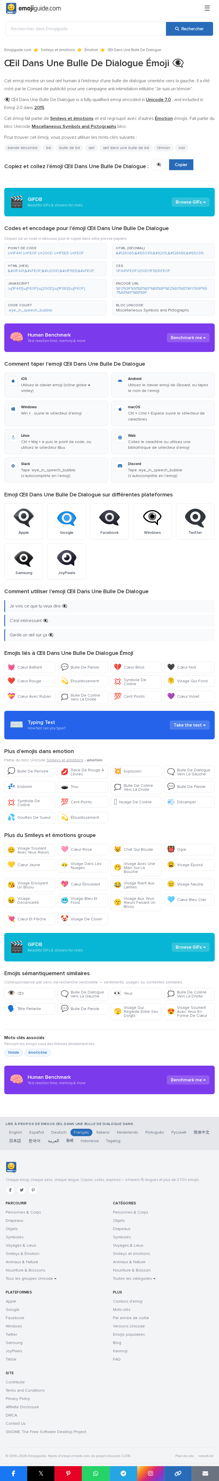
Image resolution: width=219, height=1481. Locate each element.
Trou (69, 786)
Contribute (15, 1382)
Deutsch (58, 1132)
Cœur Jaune (23, 865)
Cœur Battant (24, 667)
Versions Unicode (129, 1326)
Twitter (11, 1334)
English (15, 1132)
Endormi (19, 786)
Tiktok (11, 1359)
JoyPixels (14, 1351)
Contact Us (16, 1423)
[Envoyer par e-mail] (205, 1473)
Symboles (15, 1237)
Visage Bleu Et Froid (79, 900)
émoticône (37, 1052)
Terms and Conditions (25, 1390)
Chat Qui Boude (133, 849)
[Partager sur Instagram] (150, 1473)
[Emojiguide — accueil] (11, 1167)
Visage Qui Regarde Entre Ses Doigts (136, 1011)
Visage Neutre (185, 884)
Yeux (123, 993)
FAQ (117, 1359)
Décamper (181, 802)
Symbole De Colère (130, 681)
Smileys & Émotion (22, 1253)
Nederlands (127, 1132)
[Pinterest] (33, 1190)
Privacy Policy (18, 1398)
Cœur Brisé (129, 667)
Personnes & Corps (23, 1212)
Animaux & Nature (22, 1261)
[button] (55, 251)
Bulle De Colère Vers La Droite (80, 697)
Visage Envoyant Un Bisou (27, 885)
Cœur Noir (181, 667)
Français (81, 1132)
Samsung (14, 1342)
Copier (181, 164)
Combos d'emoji (128, 1301)
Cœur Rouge (24, 681)
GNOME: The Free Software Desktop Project (46, 1431)
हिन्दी (69, 1140)
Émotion (91, 50)
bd (48, 147)
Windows (14, 1326)
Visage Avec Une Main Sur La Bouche (134, 867)
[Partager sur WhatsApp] (95, 1473)
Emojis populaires (129, 1334)
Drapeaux (14, 1220)
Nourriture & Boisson (132, 1270)
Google (12, 1309)
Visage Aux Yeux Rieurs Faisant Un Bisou (134, 902)
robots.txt (205, 1456)
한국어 (34, 1140)
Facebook (15, 1317)
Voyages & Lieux (21, 1245)
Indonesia (90, 1140)
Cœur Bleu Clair (186, 900)
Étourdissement (80, 681)
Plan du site (184, 1456)
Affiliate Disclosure (22, 1406)
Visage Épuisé (185, 865)
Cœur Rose (76, 849)
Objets (12, 1228)
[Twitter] (21, 1190)
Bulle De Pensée (27, 771)
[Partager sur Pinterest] (68, 1473)
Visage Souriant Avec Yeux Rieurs (28, 850)
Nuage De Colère (133, 802)
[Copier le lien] (178, 1473)
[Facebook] (10, 1190)
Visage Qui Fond (187, 681)
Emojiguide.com (17, 50)
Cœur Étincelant (80, 884)
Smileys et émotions (58, 50)
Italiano (103, 1132)
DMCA (11, 1415)
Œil (15, 993)
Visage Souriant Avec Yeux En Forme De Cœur (187, 1011)
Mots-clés (121, 1309)
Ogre (176, 849)
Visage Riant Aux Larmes (134, 885)
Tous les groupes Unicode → (31, 1278)
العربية (53, 1140)
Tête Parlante (24, 1009)
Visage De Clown (81, 919)
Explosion (127, 771)
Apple (11, 1301)
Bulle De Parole (80, 667)
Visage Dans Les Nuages (81, 865)
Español (36, 1132)
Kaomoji (120, 1351)
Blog (117, 1342)
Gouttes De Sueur (28, 817)
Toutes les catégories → (134, 1278)
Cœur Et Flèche (26, 919)
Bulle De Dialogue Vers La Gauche (188, 772)
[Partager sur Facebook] (13, 1473)
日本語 (15, 1140)
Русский (178, 1132)
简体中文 (202, 1132)
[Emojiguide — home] (33, 8)
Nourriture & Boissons (25, 1270)
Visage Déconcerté (23, 900)
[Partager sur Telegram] (123, 1473)
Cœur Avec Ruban (29, 696)
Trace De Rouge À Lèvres (82, 772)
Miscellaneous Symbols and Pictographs (152, 310)
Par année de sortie (131, 1317)
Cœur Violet (183, 696)
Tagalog (113, 1140)
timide (13, 1052)
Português (154, 1132)
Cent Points (129, 696)
